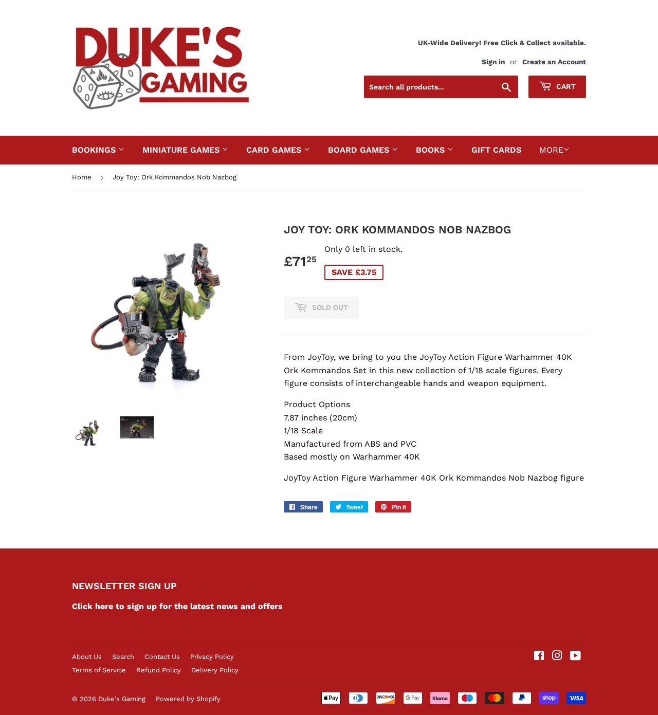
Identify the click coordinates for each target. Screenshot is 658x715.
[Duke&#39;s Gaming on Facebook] (539, 657)
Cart (565, 86)
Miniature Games (182, 150)
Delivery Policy (215, 670)
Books (431, 150)
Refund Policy (158, 670)
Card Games (275, 150)
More (551, 150)
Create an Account (554, 62)
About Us (87, 657)
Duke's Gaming (121, 699)
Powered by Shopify (188, 699)
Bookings (95, 150)
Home (82, 177)
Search (123, 657)
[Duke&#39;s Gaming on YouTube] (575, 657)
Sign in (493, 62)
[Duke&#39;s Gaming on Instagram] (557, 657)
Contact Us (162, 657)
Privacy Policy (212, 657)
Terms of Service (99, 670)
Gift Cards (496, 150)
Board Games (360, 150)
